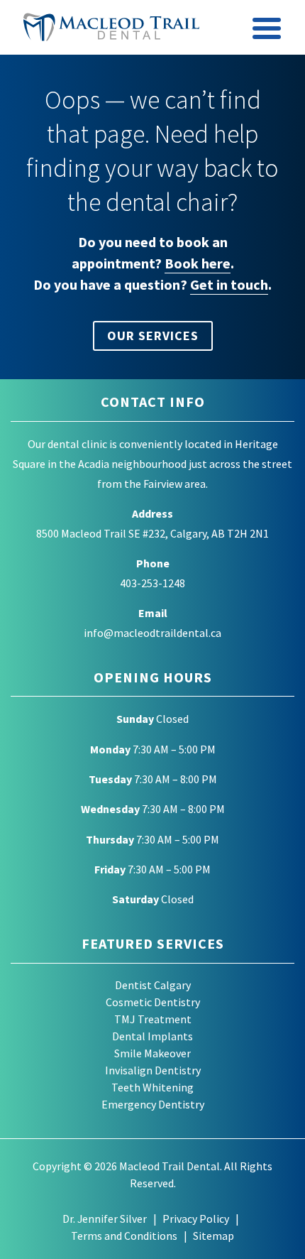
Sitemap (213, 1235)
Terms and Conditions (124, 1235)
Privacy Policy (195, 1218)
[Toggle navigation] (267, 30)
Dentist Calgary (153, 985)
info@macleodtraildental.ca (152, 633)
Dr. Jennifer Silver (104, 1218)
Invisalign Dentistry (153, 1070)
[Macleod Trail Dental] (111, 27)
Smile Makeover (152, 1053)
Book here (198, 263)
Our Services (153, 335)
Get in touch (229, 284)
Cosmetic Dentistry (153, 1002)
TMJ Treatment (153, 1019)
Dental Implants (152, 1036)
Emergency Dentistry (152, 1104)
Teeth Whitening (152, 1087)
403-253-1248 (152, 583)
